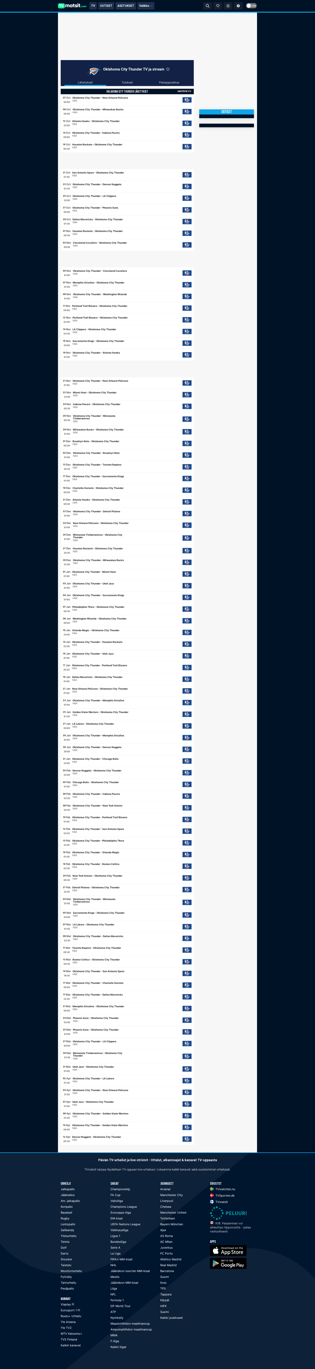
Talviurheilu (68, 1282)
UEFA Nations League (125, 1224)
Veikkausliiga (119, 1230)
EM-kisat (116, 1218)
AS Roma (166, 1236)
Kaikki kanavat (71, 1345)
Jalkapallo (68, 1189)
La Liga (115, 1253)
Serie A (115, 1247)
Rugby (65, 1218)
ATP (113, 1312)
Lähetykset (85, 82)
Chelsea (165, 1206)
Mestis (114, 1277)
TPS (163, 1288)
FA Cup (115, 1195)
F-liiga (114, 1341)
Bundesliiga (118, 1242)
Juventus (166, 1247)
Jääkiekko (68, 1195)
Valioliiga (116, 1201)
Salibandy (67, 1230)
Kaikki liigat (118, 1347)
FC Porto (166, 1253)
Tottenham (167, 1218)
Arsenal (165, 1189)
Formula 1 (117, 1300)
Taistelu (66, 1265)
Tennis (65, 1242)
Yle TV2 (66, 1328)
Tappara (166, 1294)
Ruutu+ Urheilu (71, 1316)
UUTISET (106, 5)
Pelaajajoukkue (169, 82)
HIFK (163, 1306)
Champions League (123, 1206)
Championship (120, 1189)
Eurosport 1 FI (70, 1310)
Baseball (66, 1212)
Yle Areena (68, 1322)
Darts (64, 1253)
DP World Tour (120, 1306)
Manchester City (171, 1195)
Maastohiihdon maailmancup (130, 1323)
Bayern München (171, 1224)
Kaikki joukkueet (171, 1318)
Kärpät (164, 1300)
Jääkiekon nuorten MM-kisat (130, 1271)
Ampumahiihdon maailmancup (131, 1329)
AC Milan (166, 1242)
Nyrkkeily (116, 1318)
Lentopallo (68, 1224)
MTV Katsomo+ (71, 1333)
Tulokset (127, 82)
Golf (64, 1247)
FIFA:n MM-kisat (121, 1259)
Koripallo (67, 1206)
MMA (114, 1335)
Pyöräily (66, 1277)
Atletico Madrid (170, 1259)
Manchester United (173, 1212)
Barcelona (167, 1271)
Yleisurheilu (68, 1236)
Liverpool (166, 1201)
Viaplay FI (67, 1304)
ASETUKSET (125, 5)
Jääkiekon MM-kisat (124, 1282)
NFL (113, 1294)
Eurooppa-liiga (120, 1212)
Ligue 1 (115, 1236)
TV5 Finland (69, 1339)
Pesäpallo (67, 1288)
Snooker (66, 1259)
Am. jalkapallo (70, 1201)
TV (93, 5)
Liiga (113, 1288)
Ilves (163, 1282)
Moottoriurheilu (71, 1271)
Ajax (163, 1230)
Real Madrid (168, 1265)
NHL (113, 1265)
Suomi (164, 1277)
